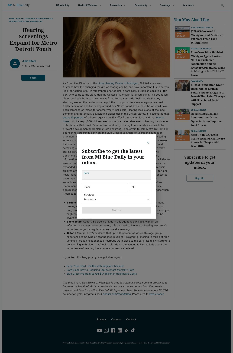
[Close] (148, 142)
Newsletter (89, 195)
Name (86, 173)
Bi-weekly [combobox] (90, 199)
